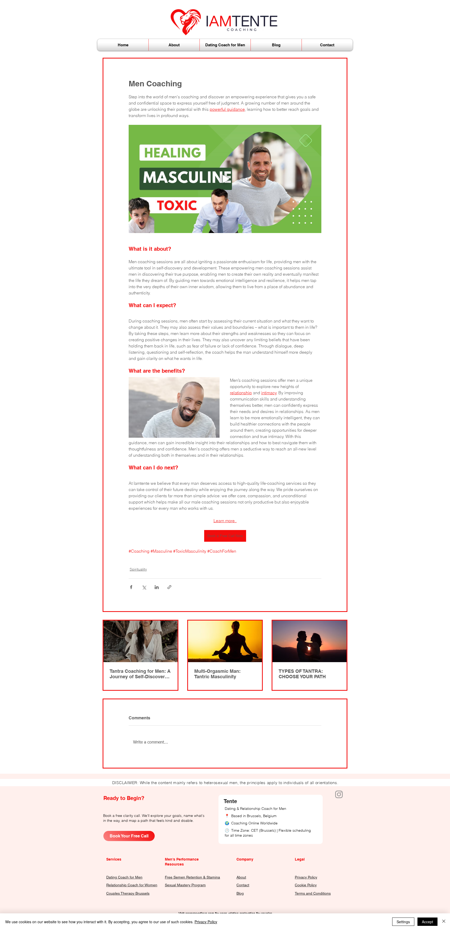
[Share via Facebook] (131, 587)
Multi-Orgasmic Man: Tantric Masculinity (217, 673)
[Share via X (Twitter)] (143, 587)
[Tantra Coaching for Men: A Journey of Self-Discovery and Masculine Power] (140, 641)
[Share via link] (169, 587)
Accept (427, 921)
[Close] (444, 922)
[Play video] (225, 179)
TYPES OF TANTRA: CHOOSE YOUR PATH (302, 673)
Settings (403, 921)
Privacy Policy (206, 921)
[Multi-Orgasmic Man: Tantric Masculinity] (225, 641)
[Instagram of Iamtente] (339, 794)
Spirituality (138, 569)
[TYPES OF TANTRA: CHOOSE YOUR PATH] (309, 641)
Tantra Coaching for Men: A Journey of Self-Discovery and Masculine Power (140, 673)
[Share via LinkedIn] (156, 587)
